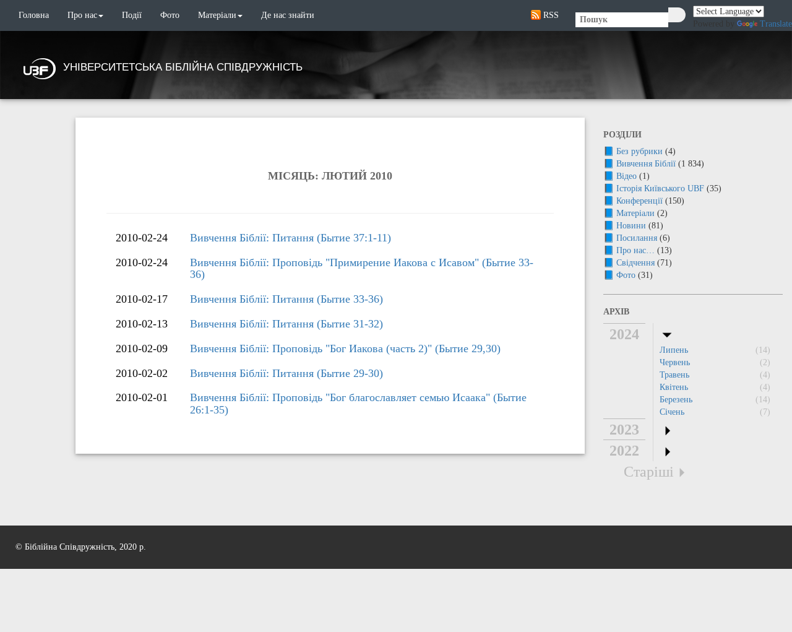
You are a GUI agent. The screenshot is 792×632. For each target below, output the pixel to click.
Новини (631, 225)
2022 (624, 451)
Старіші (649, 472)
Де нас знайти (287, 15)
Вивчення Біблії (646, 163)
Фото (169, 15)
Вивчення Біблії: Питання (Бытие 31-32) (286, 324)
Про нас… (635, 250)
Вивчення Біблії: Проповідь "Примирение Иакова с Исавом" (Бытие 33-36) (361, 268)
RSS (550, 15)
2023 (624, 430)
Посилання (636, 238)
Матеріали (217, 15)
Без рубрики (639, 151)
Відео (626, 176)
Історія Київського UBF (660, 188)
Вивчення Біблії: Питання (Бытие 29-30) (286, 373)
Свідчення (635, 262)
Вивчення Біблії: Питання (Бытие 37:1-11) (290, 238)
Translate (776, 23)
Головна (34, 15)
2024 (624, 334)
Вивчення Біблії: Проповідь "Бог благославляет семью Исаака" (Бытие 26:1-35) (358, 403)
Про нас (82, 15)
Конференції (639, 201)
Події (132, 15)
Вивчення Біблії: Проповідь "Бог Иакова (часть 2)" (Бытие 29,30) (345, 348)
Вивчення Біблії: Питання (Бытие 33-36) (286, 299)
